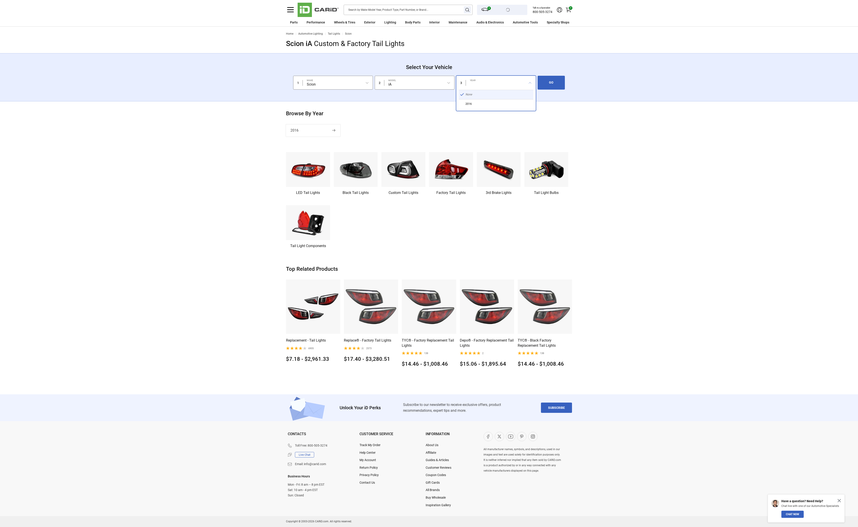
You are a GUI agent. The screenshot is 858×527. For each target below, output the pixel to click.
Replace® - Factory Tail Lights (367, 340)
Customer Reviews (438, 467)
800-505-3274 (542, 12)
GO (551, 82)
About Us (432, 445)
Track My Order (370, 445)
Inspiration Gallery (438, 505)
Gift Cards (433, 482)
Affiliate (431, 452)
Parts (294, 22)
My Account (368, 460)
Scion (348, 33)
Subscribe (556, 407)
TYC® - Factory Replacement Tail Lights (428, 342)
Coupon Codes (436, 475)
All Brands (433, 490)
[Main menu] (290, 9)
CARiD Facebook (488, 436)
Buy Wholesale (436, 497)
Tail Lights (334, 33)
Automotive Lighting (310, 33)
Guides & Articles (437, 460)
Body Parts (413, 22)
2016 (294, 130)
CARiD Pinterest (521, 436)
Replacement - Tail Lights (306, 340)
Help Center (368, 452)
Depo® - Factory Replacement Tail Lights (487, 342)
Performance (316, 22)
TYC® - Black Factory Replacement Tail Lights (537, 342)
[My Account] (559, 9)
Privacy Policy (369, 475)
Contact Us (367, 482)
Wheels (339, 22)
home (289, 33)
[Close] (839, 500)
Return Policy (369, 467)
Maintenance (458, 22)
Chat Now (792, 514)
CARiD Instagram (533, 436)
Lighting (390, 22)
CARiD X (499, 436)
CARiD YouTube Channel (510, 436)
